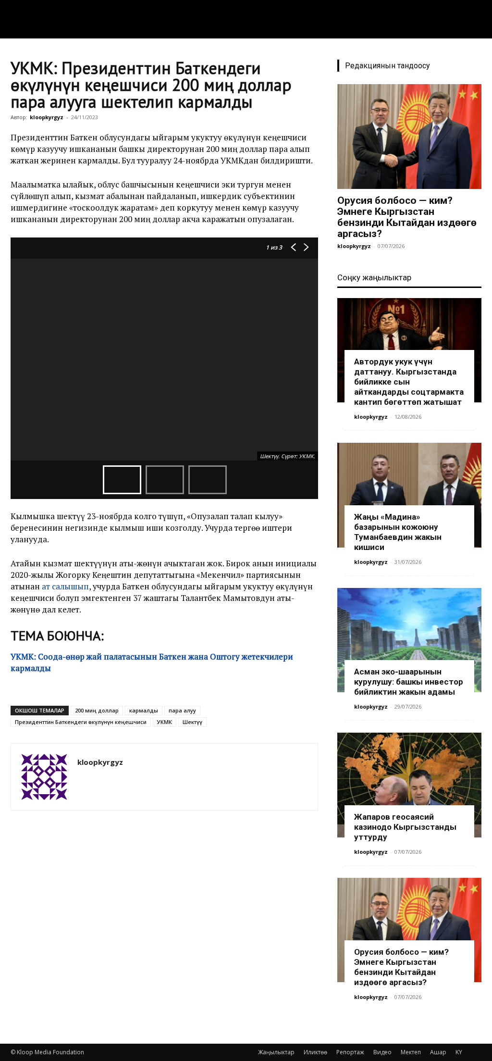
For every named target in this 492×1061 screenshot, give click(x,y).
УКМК (164, 721)
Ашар (438, 1052)
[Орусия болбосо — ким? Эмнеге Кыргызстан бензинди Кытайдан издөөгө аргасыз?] (409, 136)
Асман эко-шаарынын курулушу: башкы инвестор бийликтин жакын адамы (408, 682)
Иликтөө (315, 1052)
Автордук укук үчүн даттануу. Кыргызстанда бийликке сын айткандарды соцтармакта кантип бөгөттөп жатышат (409, 382)
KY (458, 1052)
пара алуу (182, 710)
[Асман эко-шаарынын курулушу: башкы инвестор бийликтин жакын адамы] (409, 640)
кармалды (143, 710)
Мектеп (411, 1052)
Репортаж (350, 1052)
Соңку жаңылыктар (374, 277)
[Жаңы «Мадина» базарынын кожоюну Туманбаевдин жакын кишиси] (409, 495)
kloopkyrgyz (46, 117)
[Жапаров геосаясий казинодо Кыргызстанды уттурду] (409, 785)
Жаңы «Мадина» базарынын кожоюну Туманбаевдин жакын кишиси (398, 532)
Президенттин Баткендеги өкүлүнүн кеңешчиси (81, 721)
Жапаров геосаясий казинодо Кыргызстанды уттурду (405, 827)
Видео (382, 1052)
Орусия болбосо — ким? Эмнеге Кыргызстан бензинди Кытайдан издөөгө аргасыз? (407, 217)
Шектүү (192, 721)
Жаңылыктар (276, 1052)
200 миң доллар (97, 710)
